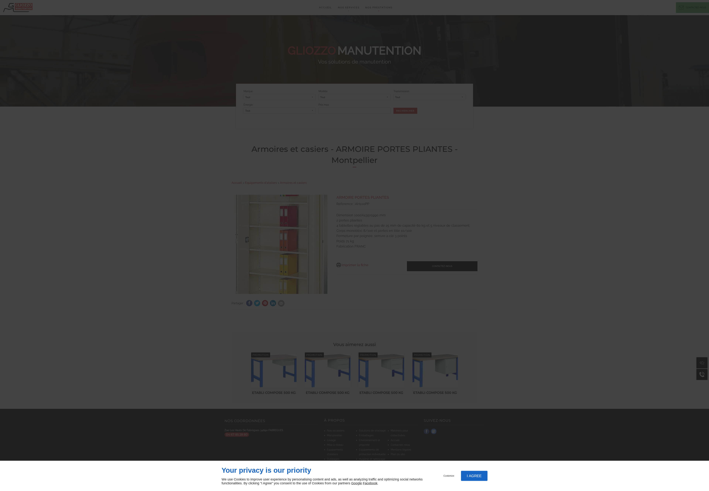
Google (356, 483)
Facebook (370, 483)
